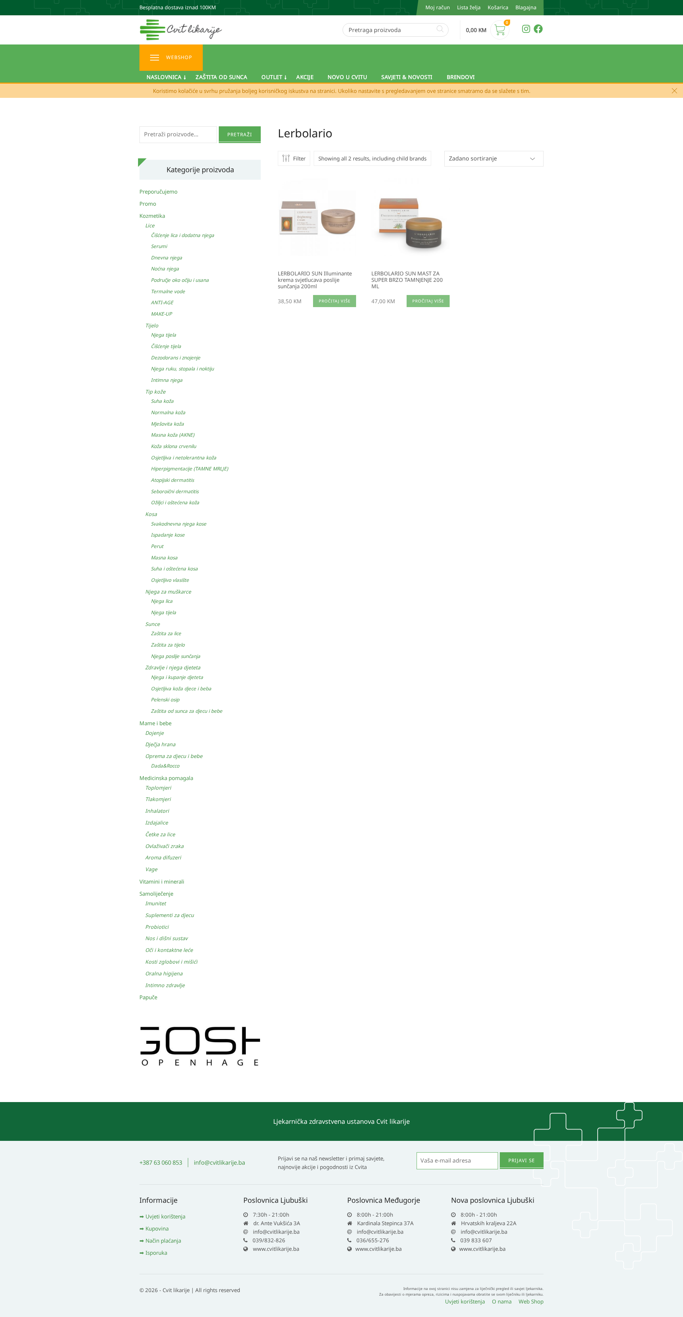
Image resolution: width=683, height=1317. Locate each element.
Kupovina (157, 1228)
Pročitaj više (334, 301)
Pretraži (239, 134)
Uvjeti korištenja (165, 1216)
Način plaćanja (163, 1240)
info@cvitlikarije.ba (219, 1162)
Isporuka (156, 1252)
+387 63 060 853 (160, 1162)
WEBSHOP (179, 57)
